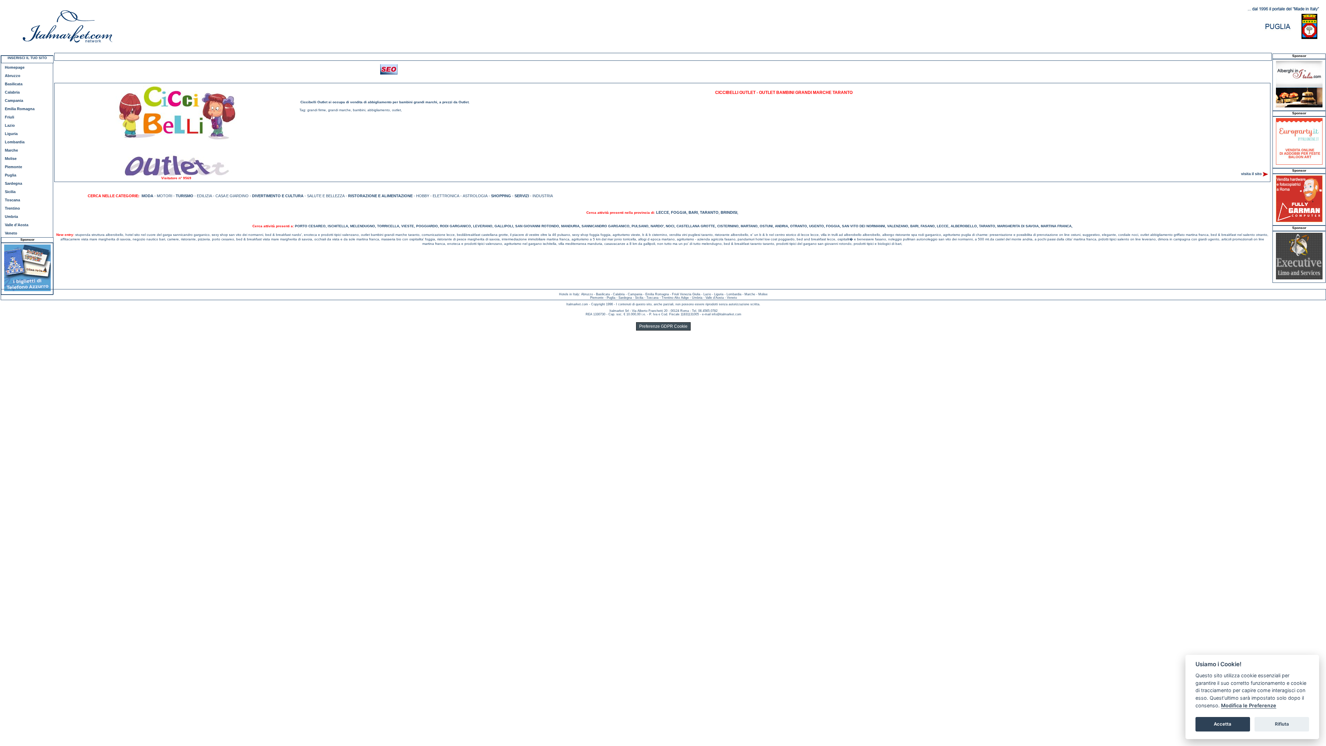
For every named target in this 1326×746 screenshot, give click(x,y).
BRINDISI (729, 212)
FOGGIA (678, 212)
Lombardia (15, 142)
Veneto (11, 233)
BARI (693, 212)
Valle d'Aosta (16, 225)
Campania (14, 100)
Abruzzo (12, 76)
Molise (11, 158)
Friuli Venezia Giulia (686, 294)
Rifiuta (1282, 724)
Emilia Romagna (20, 109)
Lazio (10, 125)
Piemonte (13, 167)
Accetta (1222, 724)
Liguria (11, 134)
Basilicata (13, 84)
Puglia (10, 175)
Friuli (9, 117)
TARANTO (709, 212)
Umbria (11, 216)
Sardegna (13, 183)
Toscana (12, 200)
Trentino (12, 208)
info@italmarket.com (726, 314)
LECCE (662, 212)
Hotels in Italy (569, 294)
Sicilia (10, 192)
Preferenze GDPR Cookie (663, 326)
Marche (11, 150)
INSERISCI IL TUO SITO (27, 58)
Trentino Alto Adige (675, 297)
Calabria (12, 92)
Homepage (15, 67)
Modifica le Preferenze (1248, 705)
